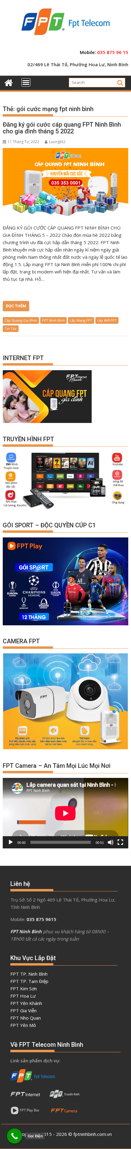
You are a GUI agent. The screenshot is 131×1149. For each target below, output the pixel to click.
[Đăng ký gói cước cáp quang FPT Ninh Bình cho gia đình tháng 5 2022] (65, 183)
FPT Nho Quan (25, 1018)
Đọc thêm (16, 306)
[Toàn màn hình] (120, 842)
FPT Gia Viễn (23, 1010)
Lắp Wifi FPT (107, 320)
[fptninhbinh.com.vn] (9, 82)
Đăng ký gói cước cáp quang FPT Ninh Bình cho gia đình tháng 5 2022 (62, 128)
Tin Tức (11, 328)
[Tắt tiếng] (111, 842)
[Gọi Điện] (14, 1136)
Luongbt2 (57, 141)
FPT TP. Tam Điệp (29, 981)
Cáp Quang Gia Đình (21, 320)
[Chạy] (11, 842)
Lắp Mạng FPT (81, 320)
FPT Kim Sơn (23, 988)
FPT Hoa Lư (23, 996)
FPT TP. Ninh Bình (29, 974)
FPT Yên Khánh (26, 1003)
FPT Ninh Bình (53, 320)
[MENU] (25, 82)
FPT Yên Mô (23, 1025)
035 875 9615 (41, 919)
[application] (65, 813)
